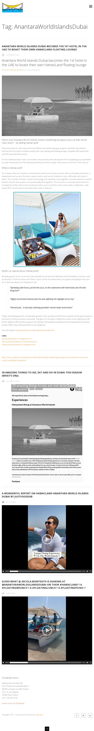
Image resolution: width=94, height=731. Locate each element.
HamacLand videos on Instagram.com (16, 338)
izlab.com (39, 715)
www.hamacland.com (23, 330)
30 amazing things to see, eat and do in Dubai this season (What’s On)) (42, 374)
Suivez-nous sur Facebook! (13, 703)
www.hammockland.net (45, 330)
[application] (47, 539)
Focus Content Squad (13, 70)
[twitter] (83, 715)
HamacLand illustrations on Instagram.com (18, 344)
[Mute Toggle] (87, 571)
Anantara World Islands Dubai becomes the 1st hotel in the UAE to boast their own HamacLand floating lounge (44, 48)
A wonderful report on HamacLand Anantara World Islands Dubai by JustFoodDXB (45, 495)
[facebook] (77, 715)
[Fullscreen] (91, 571)
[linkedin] (90, 715)
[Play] (3, 571)
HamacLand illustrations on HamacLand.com (19, 341)
